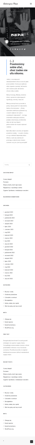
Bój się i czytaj (16, 44)
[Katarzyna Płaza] (14, 3)
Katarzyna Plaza (17, 41)
